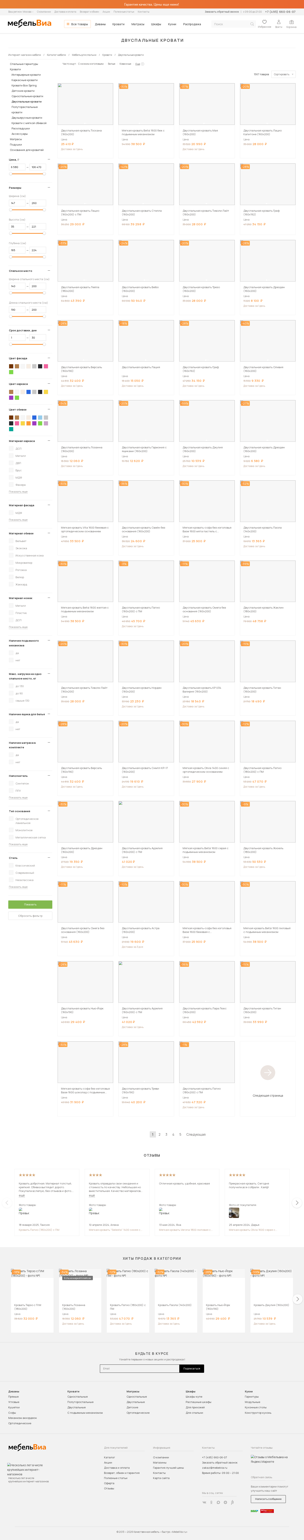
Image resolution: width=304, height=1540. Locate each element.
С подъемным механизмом (85, 1413)
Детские (132, 1407)
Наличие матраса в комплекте (22, 745)
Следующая (196, 1134)
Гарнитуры (252, 1396)
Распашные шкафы (198, 1402)
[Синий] (28, 392)
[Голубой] (40, 417)
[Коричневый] (17, 366)
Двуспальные (76, 1407)
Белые (111, 64)
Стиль (13, 858)
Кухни (172, 24)
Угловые (13, 1402)
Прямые (13, 1396)
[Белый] (22, 366)
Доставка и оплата (65, 11)
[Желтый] (46, 392)
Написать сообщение (268, 1499)
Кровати (118, 24)
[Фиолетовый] (11, 397)
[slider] (10, 173)
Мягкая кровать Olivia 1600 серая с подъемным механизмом (252, 1230)
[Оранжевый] (28, 423)
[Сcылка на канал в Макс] (218, 1502)
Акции (106, 11)
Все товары (79, 24)
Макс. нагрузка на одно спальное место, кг (25, 676)
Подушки (16, 144)
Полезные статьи (124, 11)
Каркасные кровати (25, 80)
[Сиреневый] (46, 423)
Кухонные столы (256, 1407)
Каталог (109, 1457)
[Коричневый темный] (11, 366)
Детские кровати (23, 91)
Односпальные (77, 1396)
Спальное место (20, 271)
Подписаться (191, 1368)
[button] (84, 123)
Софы (12, 1413)
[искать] (252, 24)
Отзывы (109, 1488)
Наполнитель (18, 776)
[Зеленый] (11, 372)
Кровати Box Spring (24, 85)
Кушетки (14, 1407)
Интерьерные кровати (26, 74)
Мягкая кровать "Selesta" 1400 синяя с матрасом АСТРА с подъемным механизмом (114, 1230)
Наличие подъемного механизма (24, 643)
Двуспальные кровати (27, 101)
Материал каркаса (22, 441)
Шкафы (156, 24)
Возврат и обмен (89, 11)
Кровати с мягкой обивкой (29, 123)
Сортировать (281, 74)
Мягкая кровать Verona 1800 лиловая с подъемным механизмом (185, 1230)
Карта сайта (161, 1478)
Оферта (109, 1483)
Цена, (15, 159)
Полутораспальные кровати (25, 109)
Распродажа (192, 24)
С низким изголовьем (91, 64)
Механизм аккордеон (22, 1418)
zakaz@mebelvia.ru (214, 1468)
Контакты (143, 11)
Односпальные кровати (27, 96)
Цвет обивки (17, 409)
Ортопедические (19, 1423)
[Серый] (34, 366)
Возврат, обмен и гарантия (122, 1473)
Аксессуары (20, 134)
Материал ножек (20, 598)
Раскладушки (21, 128)
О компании (44, 11)
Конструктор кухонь (258, 1413)
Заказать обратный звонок (222, 11)
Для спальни (194, 1413)
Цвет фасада (18, 358)
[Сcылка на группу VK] (204, 1502)
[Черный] (40, 366)
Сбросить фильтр (30, 916)
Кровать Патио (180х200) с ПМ (39, 1230)
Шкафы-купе (194, 1396)
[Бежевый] (28, 366)
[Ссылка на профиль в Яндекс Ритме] (232, 1502)
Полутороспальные (80, 1402)
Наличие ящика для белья (27, 714)
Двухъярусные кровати (27, 117)
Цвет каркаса (18, 384)
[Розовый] (46, 366)
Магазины (159, 1462)
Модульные (252, 1402)
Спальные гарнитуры (24, 64)
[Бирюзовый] (11, 429)
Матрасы (138, 24)
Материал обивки (21, 533)
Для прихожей (195, 1407)
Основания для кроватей (27, 150)
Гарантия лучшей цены (168, 1468)
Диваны (100, 24)
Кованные (125, 64)
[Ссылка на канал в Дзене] (225, 1502)
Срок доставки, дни (23, 330)
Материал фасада (21, 505)
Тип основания (19, 811)
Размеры (15, 188)
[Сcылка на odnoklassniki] (211, 1502)
